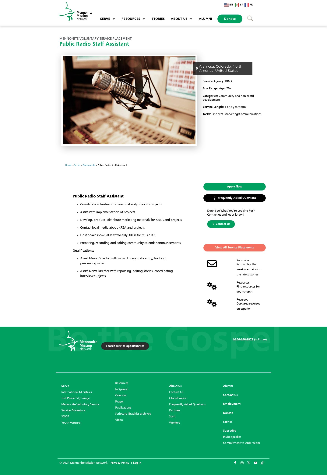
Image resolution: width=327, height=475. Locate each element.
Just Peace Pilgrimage (75, 398)
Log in (137, 462)
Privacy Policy (120, 462)
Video (119, 420)
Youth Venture (70, 422)
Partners (174, 410)
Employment (232, 404)
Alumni (205, 19)
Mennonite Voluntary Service (80, 404)
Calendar (121, 395)
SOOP (65, 416)
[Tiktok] (264, 464)
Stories (158, 19)
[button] (234, 186)
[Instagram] (243, 464)
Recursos (242, 299)
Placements (89, 165)
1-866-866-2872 (242, 339)
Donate (230, 19)
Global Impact (178, 398)
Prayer (119, 401)
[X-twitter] (250, 464)
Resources (130, 19)
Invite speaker (232, 437)
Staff (172, 416)
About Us (179, 19)
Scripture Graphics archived (133, 413)
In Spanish (121, 389)
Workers (174, 422)
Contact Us (176, 392)
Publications (123, 407)
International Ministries (76, 392)
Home (68, 165)
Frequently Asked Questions (187, 404)
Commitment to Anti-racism (241, 443)
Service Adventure (73, 410)
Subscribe (243, 260)
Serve (105, 19)
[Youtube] (257, 464)
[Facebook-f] (237, 464)
